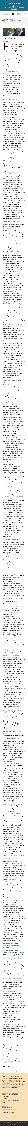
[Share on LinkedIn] (16, 1071)
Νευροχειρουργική (9, 19)
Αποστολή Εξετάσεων (14, 3)
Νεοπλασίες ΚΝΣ (17, 20)
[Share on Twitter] (11, 1071)
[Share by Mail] (22, 1071)
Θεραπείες (10, 21)
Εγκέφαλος (4, 21)
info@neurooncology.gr (8, 1116)
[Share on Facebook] (6, 1071)
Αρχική (11, 20)
